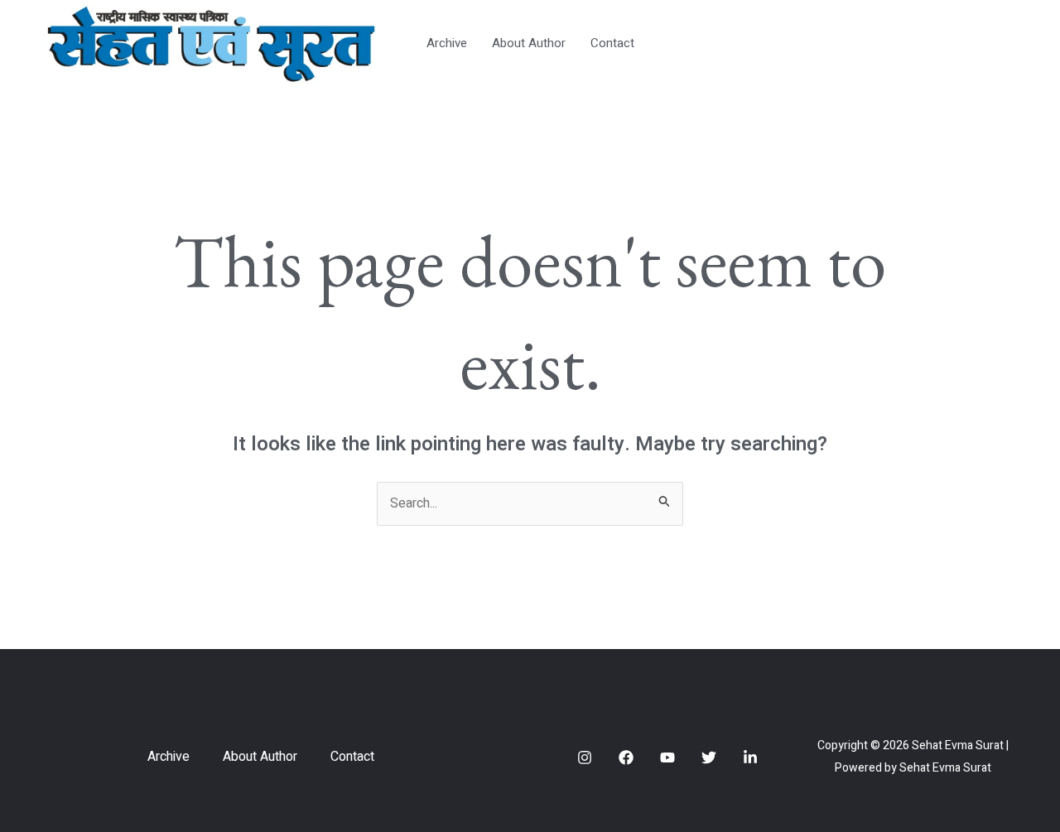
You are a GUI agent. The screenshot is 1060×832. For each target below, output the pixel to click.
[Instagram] (584, 757)
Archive (446, 43)
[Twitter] (708, 757)
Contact (612, 43)
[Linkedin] (750, 757)
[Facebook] (626, 757)
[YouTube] (667, 757)
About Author (529, 43)
